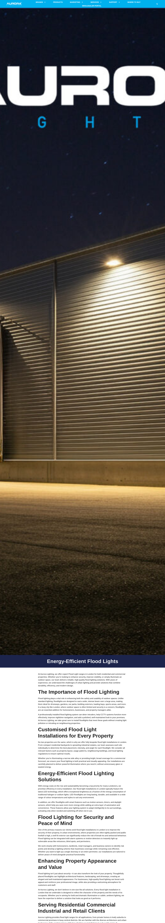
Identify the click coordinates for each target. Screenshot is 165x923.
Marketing (75, 2)
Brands (39, 2)
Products (58, 2)
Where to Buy (133, 2)
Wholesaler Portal (91, 6)
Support (113, 2)
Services (94, 2)
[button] (157, 4)
